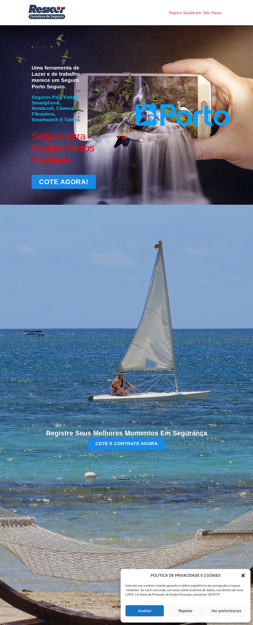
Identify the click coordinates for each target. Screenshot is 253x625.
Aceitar (144, 610)
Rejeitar (186, 610)
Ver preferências (226, 610)
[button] (243, 575)
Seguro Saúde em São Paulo (195, 12)
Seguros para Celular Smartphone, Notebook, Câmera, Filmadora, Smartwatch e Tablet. (56, 108)
